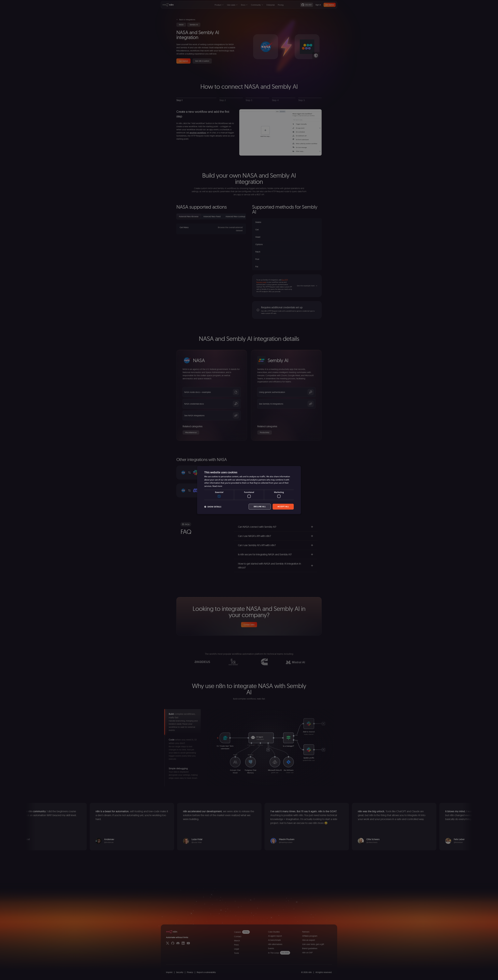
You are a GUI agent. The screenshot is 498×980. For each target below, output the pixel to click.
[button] (212, 506)
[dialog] (249, 490)
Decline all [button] (260, 506)
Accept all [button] (283, 506)
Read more (217, 486)
